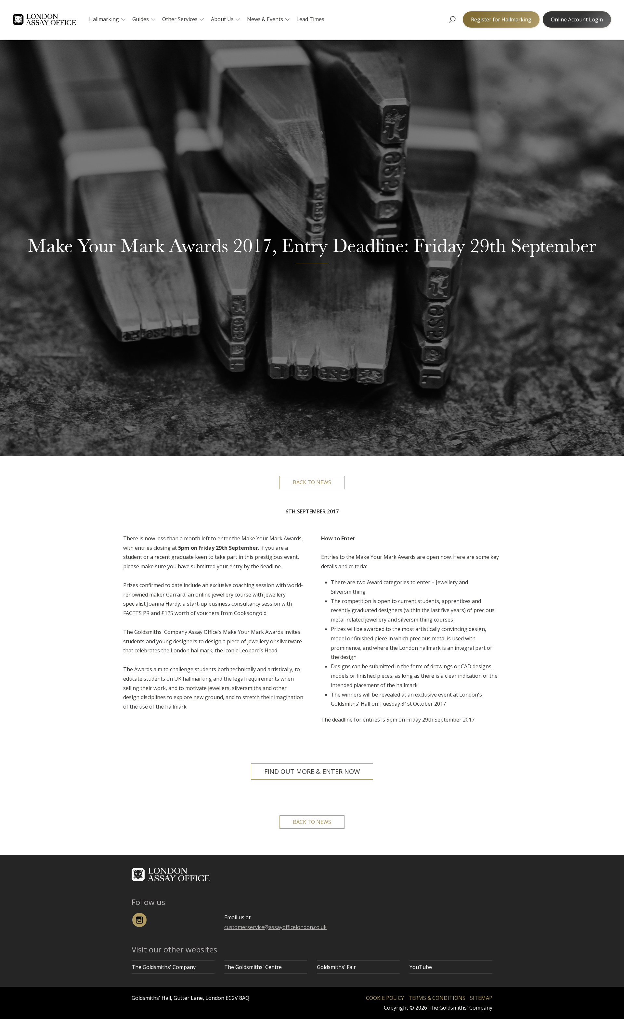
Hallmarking (104, 19)
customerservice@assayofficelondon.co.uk (275, 927)
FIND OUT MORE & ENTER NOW (312, 771)
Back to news (312, 482)
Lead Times (310, 19)
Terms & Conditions (437, 997)
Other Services (180, 19)
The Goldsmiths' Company (164, 967)
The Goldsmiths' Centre (253, 967)
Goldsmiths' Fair (336, 967)
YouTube (421, 967)
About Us (222, 19)
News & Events (265, 19)
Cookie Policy (385, 997)
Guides (140, 19)
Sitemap (481, 997)
